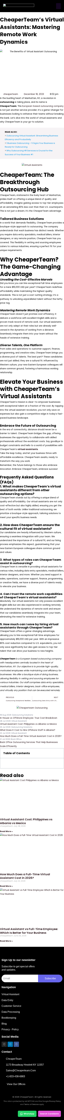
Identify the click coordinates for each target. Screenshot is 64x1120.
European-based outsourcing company (43, 106)
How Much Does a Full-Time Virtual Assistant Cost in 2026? (25, 876)
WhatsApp (29, 1113)
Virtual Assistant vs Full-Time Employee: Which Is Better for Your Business (29, 930)
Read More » (6, 831)
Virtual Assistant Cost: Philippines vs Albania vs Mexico (26, 821)
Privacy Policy (55, 1101)
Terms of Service (31, 1104)
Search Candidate (49, 1113)
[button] (58, 6)
